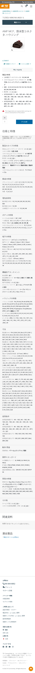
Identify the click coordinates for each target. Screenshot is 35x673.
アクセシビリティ (12, 663)
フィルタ (24, 122)
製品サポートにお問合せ (11, 537)
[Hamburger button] (31, 6)
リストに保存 (25, 64)
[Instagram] (13, 647)
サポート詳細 (7, 591)
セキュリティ (22, 663)
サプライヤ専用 (7, 602)
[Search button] (22, 6)
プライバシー (12, 660)
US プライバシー (22, 660)
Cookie (4, 663)
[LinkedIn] (6, 647)
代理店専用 (6, 599)
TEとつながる (17, 70)
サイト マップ (6, 665)
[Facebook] (3, 647)
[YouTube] (9, 647)
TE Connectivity (4, 6)
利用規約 (5, 660)
